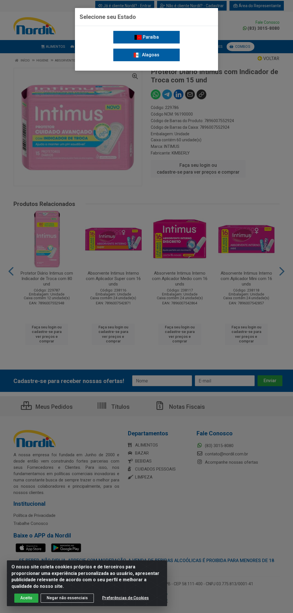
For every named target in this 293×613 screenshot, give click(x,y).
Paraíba (150, 37)
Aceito (26, 598)
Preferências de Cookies (125, 598)
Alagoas (150, 54)
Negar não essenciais (67, 598)
